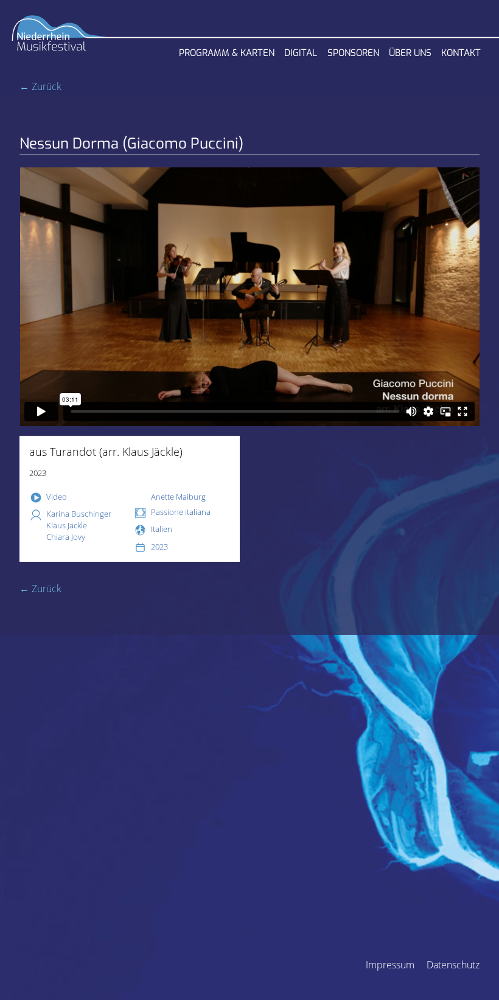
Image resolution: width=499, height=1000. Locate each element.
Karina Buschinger (78, 513)
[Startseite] (59, 37)
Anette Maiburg (178, 496)
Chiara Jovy (65, 536)
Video (56, 496)
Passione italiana (181, 511)
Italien (161, 528)
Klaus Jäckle (66, 525)
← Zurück (40, 86)
